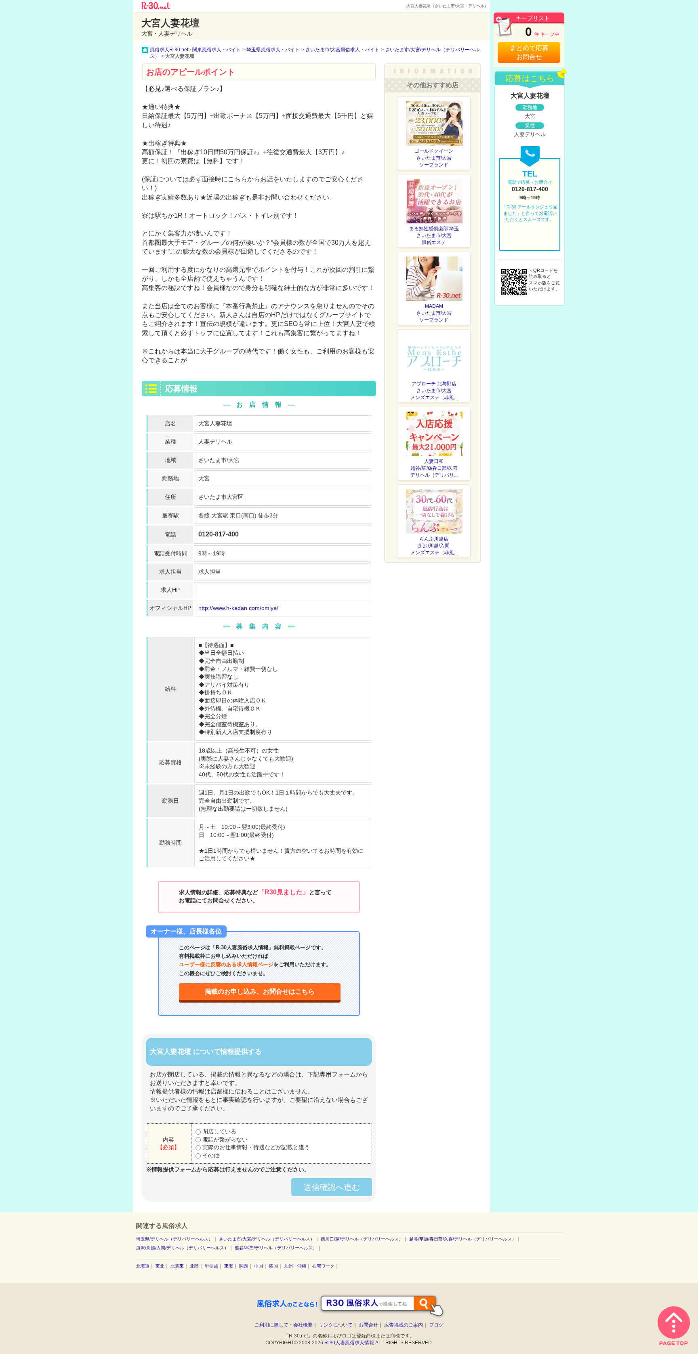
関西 (243, 1266)
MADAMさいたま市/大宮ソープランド (434, 313)
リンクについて (336, 1325)
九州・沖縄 (295, 1266)
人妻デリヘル (215, 441)
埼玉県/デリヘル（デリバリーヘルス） (174, 1238)
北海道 (142, 1266)
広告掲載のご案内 (403, 1325)
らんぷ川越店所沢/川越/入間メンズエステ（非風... (434, 545)
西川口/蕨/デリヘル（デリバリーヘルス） (362, 1238)
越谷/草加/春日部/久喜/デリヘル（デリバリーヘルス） (462, 1238)
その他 (210, 1155)
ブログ (436, 1325)
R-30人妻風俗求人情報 (349, 1343)
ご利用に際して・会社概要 (283, 1325)
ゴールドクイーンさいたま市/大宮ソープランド (433, 158)
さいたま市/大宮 (219, 460)
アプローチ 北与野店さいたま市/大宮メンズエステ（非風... (434, 390)
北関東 (177, 1266)
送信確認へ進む (331, 1187)
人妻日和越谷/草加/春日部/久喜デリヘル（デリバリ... (434, 468)
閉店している (218, 1131)
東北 (160, 1266)
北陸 (194, 1266)
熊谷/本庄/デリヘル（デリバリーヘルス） (276, 1247)
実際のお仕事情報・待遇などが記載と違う (255, 1147)
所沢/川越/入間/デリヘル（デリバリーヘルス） (182, 1247)
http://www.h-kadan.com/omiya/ (238, 608)
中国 (258, 1266)
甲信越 (211, 1266)
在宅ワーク (323, 1266)
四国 (273, 1266)
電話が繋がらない (224, 1139)
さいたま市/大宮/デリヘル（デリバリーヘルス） (267, 1238)
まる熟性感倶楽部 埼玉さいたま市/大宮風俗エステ (434, 235)
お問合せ (368, 1325)
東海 (228, 1266)
